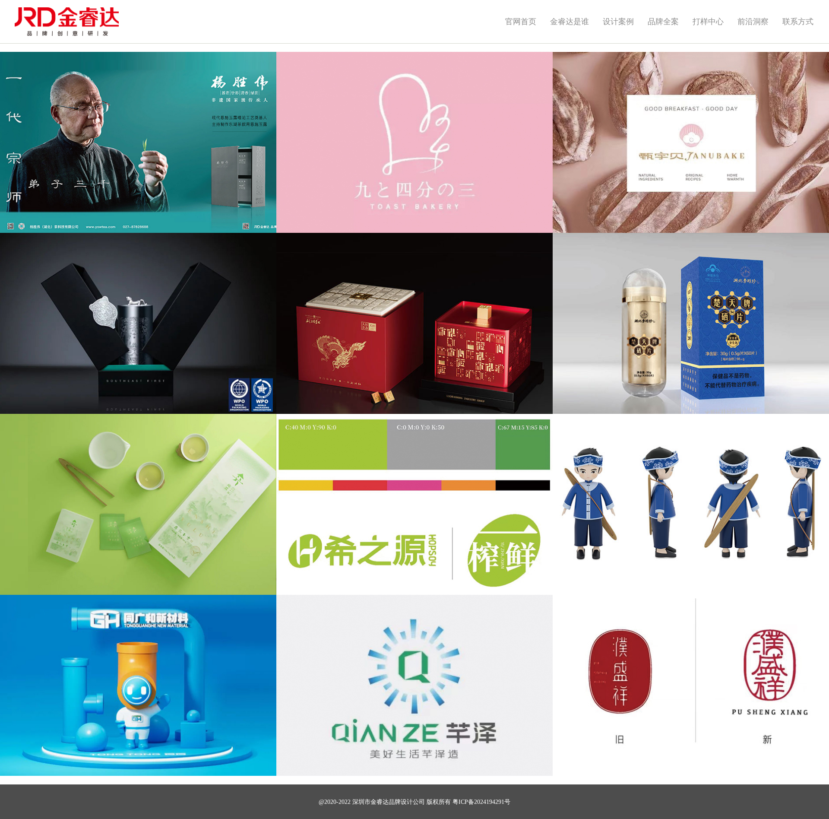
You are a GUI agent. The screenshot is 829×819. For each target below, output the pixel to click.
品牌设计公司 (407, 802)
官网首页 (520, 21)
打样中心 (708, 21)
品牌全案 (663, 21)
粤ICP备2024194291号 (481, 802)
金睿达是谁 (569, 21)
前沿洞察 (753, 21)
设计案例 (618, 21)
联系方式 (797, 21)
